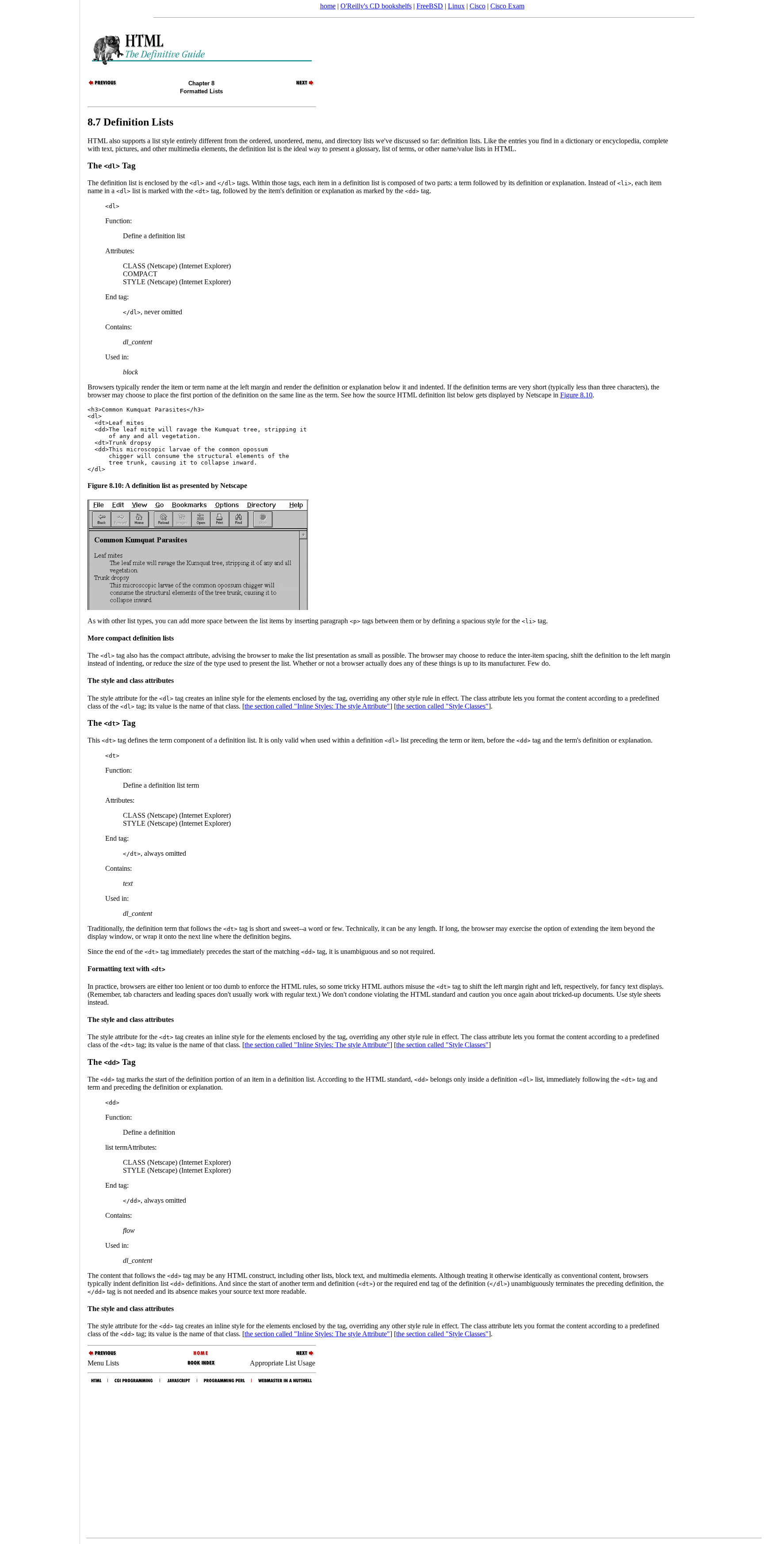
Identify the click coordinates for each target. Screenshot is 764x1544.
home (328, 6)
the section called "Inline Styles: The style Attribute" (317, 706)
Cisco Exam (507, 6)
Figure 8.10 (576, 395)
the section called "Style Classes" (442, 706)
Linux (456, 6)
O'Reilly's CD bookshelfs (376, 6)
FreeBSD (429, 6)
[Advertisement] (39, 769)
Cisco (477, 6)
